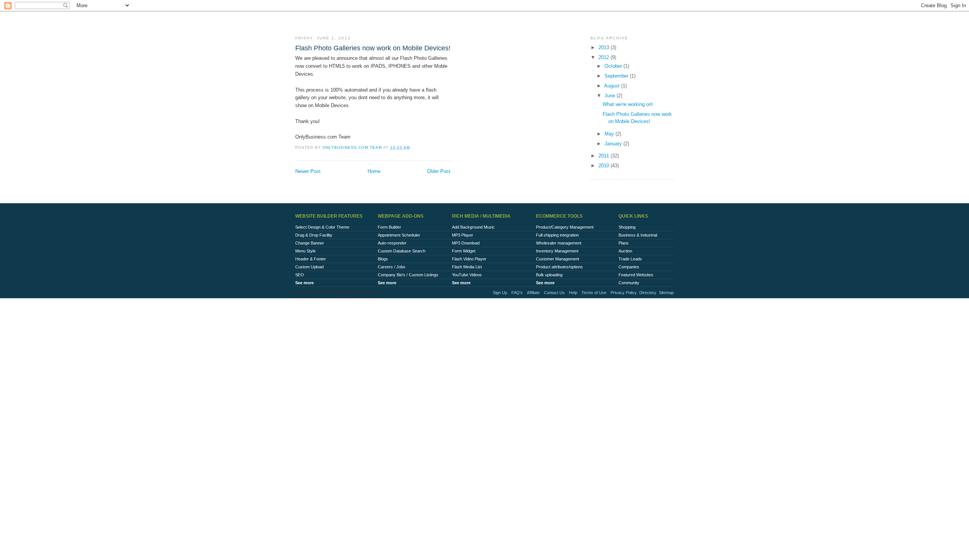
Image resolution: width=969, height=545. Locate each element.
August (612, 86)
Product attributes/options (559, 267)
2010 (604, 165)
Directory (647, 292)
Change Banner (309, 243)
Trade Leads (630, 259)
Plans (623, 243)
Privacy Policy (624, 292)
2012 (604, 57)
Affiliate (533, 292)
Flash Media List (467, 267)
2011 (604, 156)
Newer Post (308, 171)
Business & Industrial (637, 235)
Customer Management (557, 259)
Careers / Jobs (391, 267)
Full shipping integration (557, 235)
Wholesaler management (558, 243)
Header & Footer (310, 259)
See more (304, 282)
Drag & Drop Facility (313, 235)
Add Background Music (473, 227)
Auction (625, 251)
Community (628, 282)
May (609, 134)
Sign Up (500, 292)
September (617, 76)
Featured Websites (635, 274)
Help (573, 292)
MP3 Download (466, 243)
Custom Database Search (401, 251)
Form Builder (389, 227)
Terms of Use (593, 292)
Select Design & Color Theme (322, 227)
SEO (299, 274)
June (610, 95)
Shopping (627, 227)
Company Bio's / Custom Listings (408, 274)
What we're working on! (628, 104)
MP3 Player (462, 235)
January (613, 143)
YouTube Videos (467, 274)
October (613, 66)
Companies (628, 267)
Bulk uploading (549, 274)
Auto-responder (392, 243)
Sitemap (666, 292)
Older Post (438, 171)
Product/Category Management (565, 227)
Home (374, 171)
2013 (604, 47)
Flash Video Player (469, 259)
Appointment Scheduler (399, 235)
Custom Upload (309, 267)
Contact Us (554, 292)
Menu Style (305, 251)
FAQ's (517, 292)
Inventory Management (557, 251)
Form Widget (463, 251)
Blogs (383, 259)
